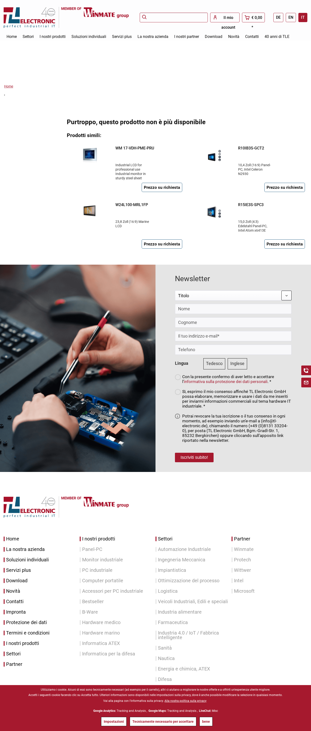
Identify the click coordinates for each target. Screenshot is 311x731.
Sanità (165, 648)
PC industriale (97, 570)
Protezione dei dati (26, 622)
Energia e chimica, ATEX (184, 669)
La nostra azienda (25, 549)
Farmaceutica (173, 622)
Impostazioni (114, 721)
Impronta (16, 612)
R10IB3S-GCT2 (251, 148)
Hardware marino (101, 633)
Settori (13, 654)
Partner (14, 664)
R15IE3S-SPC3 (251, 204)
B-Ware (90, 612)
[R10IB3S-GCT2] (212, 154)
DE (278, 17)
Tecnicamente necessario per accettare (163, 721)
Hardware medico (101, 622)
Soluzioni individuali (27, 559)
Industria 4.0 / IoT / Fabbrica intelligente (188, 635)
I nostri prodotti (22, 643)
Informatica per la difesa (108, 654)
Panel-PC (92, 549)
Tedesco (214, 363)
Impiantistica (172, 570)
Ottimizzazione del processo (188, 580)
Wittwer (242, 570)
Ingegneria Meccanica (181, 559)
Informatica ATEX (101, 643)
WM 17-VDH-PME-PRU (134, 148)
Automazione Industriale (184, 549)
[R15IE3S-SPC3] (212, 210)
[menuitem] (174, 17)
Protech (242, 559)
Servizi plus (18, 570)
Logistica (168, 591)
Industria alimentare (180, 612)
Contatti (15, 601)
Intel (238, 580)
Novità (13, 591)
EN (290, 17)
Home (12, 539)
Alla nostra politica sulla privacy (185, 701)
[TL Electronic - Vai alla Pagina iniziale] (32, 17)
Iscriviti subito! (194, 457)
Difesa (165, 679)
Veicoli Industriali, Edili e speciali (193, 601)
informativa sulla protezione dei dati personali (226, 381)
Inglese (237, 363)
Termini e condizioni (28, 633)
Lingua (181, 363)
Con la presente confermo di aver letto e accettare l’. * (228, 379)
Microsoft (244, 591)
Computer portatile (102, 580)
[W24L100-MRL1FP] (90, 210)
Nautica (166, 658)
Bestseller (93, 601)
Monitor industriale (102, 559)
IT (303, 17)
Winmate (244, 549)
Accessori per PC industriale (112, 591)
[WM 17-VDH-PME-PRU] (90, 154)
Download (16, 580)
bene (206, 721)
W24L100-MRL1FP (131, 204)
